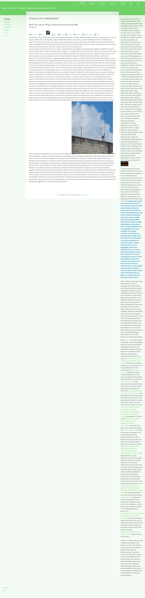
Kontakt (122, 3)
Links (130, 3)
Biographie (113, 3)
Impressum (84, 195)
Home (4, 590)
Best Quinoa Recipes (127, 382)
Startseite (82, 3)
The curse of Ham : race (130, 430)
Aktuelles (92, 3)
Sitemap (5, 588)
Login (138, 3)
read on (128, 340)
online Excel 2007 (126, 497)
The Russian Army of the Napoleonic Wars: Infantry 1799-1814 (131, 361)
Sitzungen (102, 3)
